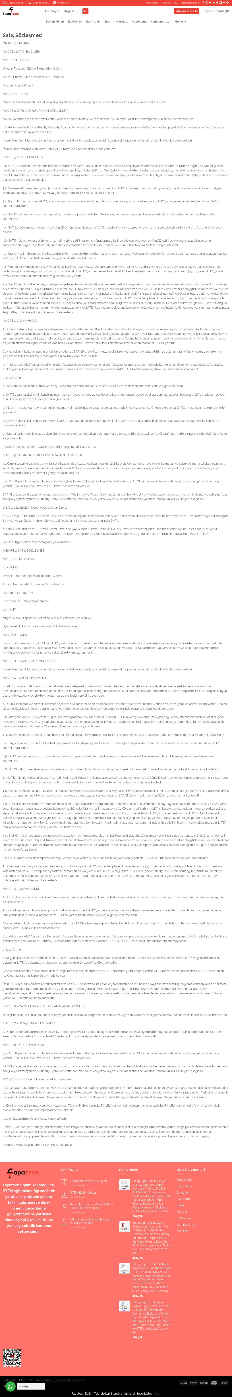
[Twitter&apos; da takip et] (210, 2)
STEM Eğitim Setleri (83, 1192)
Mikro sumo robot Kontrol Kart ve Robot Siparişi (90, 1221)
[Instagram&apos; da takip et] (207, 2)
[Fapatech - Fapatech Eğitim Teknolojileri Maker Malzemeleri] (21, 11)
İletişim (166, 2)
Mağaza (69, 11)
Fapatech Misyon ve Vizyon (88, 1181)
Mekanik (180, 21)
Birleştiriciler (184, 1179)
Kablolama (139, 21)
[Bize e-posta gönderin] (214, 2)
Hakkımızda (151, 2)
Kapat (156, 1393)
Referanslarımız (190, 2)
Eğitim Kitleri (55, 21)
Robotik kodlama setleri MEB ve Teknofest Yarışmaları (91, 1206)
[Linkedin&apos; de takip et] (220, 2)
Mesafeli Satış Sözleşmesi (69, 1380)
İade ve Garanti (44, 1380)
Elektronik (93, 21)
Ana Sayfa (52, 11)
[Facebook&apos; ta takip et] (203, 2)
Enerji (108, 21)
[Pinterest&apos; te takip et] (217, 2)
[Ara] (85, 11)
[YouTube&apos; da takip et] (224, 2)
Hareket (122, 21)
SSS (176, 2)
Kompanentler (161, 21)
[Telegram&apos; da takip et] (227, 2)
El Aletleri (75, 21)
